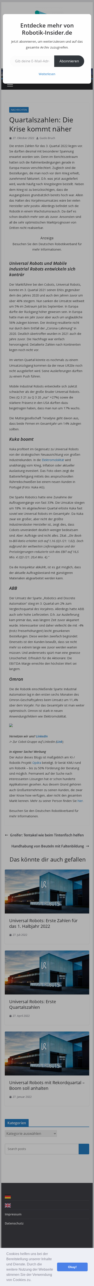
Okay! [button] (72, 1267)
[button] (32, 1280)
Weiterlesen (47, 74)
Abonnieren (69, 61)
